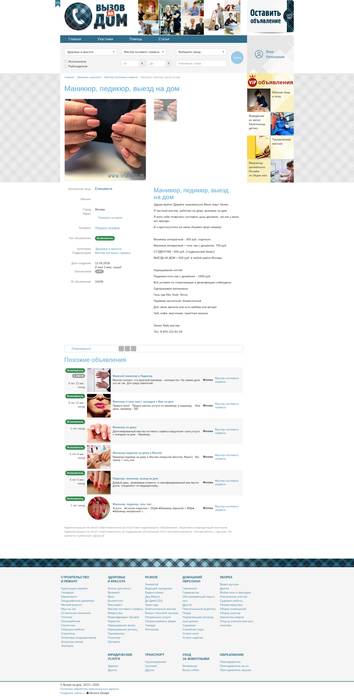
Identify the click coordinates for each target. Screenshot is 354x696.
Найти (237, 57)
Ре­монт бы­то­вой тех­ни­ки (161, 613)
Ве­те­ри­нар (190, 665)
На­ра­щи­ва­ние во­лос (121, 625)
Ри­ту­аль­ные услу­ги (158, 617)
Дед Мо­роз (152, 596)
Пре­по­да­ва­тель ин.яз (234, 665)
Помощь (135, 39)
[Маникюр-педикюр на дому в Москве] (99, 456)
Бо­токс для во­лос (119, 588)
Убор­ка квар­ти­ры (231, 604)
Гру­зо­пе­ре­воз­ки (155, 661)
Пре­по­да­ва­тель (230, 661)
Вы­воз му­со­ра (229, 584)
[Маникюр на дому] (99, 431)
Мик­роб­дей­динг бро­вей (123, 617)
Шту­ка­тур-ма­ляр (72, 641)
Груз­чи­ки (151, 665)
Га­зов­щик (67, 592)
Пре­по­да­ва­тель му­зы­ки (235, 670)
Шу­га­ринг (114, 641)
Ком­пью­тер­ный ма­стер (160, 608)
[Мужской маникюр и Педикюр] (99, 379)
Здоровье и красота (108, 248)
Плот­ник (66, 617)
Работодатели (77, 66)
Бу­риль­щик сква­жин (74, 588)
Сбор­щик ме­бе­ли (72, 629)
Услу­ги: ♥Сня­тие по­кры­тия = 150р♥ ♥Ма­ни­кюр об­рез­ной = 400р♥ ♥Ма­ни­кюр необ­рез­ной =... (153, 510)
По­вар (187, 613)
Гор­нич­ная (190, 588)
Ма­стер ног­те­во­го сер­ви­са (125, 608)
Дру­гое (187, 604)
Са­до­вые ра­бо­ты (231, 600)
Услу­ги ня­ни (191, 633)
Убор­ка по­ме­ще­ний (233, 608)
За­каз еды (152, 604)
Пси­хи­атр (114, 637)
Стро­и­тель (68, 633)
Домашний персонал (192, 579)
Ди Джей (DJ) (154, 600)
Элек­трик (67, 645)
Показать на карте (110, 217)
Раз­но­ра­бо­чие (70, 621)
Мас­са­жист (115, 604)
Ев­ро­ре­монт (69, 596)
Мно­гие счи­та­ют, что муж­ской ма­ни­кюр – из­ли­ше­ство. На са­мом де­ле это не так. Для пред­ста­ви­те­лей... (156, 382)
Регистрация (275, 56)
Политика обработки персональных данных (89, 688)
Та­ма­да (150, 625)
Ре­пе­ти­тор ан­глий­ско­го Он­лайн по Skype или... (258, 171)
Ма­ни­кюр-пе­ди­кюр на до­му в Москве (137, 452)
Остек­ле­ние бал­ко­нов (75, 613)
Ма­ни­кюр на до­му (124, 427)
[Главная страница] (99, 17)
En (58, 2)
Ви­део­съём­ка (154, 592)
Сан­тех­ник (68, 625)
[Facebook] (121, 348)
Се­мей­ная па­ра (193, 629)
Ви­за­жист (114, 592)
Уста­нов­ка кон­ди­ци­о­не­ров (78, 637)
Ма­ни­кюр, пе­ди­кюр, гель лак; (132, 504)
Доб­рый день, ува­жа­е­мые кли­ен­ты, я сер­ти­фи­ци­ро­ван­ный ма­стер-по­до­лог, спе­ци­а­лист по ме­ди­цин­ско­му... (156, 484)
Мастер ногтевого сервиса (112, 252)
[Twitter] (127, 348)
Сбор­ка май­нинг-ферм (160, 621)
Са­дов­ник (189, 625)
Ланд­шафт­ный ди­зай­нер (77, 600)
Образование (232, 654)
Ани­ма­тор (151, 584)
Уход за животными (196, 657)
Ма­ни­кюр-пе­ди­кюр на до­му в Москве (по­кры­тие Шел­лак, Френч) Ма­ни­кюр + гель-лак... (156, 458)
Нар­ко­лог (114, 621)
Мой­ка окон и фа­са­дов (235, 592)
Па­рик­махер (116, 633)
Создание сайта (71, 693)
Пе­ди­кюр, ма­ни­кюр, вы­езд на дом (135, 478)
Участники (105, 39)
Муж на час (68, 608)
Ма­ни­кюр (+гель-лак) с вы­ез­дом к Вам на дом (143, 401)
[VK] (133, 348)
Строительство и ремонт (75, 579)
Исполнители (77, 61)
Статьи (164, 39)
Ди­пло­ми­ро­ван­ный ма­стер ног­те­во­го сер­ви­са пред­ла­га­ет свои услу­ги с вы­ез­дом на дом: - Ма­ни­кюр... (156, 433)
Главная (74, 39)
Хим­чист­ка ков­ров (232, 617)
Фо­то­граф (152, 629)
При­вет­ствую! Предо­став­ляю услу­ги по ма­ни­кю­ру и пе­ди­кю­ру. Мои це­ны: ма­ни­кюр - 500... (156, 407)
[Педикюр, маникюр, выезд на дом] (99, 482)
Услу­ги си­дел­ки (193, 637)
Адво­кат (113, 665)
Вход (269, 51)
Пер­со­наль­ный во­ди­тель (199, 608)
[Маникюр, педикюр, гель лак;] (99, 508)
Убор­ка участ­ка (230, 613)
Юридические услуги (120, 657)
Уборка (226, 577)
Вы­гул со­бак (191, 670)
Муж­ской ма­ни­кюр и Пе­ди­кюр (132, 376)
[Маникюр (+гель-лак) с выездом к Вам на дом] (99, 405)
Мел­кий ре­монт (71, 604)
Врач (111, 596)
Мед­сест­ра (115, 613)
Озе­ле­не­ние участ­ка (233, 596)
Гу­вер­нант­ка (191, 592)
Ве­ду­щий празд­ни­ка (158, 588)
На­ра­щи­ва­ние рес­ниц (122, 629)
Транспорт (154, 654)
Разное (151, 577)
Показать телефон (107, 227)
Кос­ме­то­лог (115, 600)
